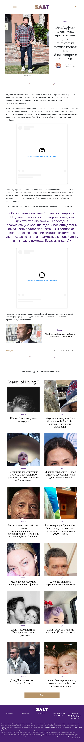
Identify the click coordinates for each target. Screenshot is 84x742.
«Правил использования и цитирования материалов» (56, 736)
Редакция (25, 713)
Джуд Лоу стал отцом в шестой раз (23, 682)
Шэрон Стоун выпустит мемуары (23, 420)
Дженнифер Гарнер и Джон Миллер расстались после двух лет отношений (60, 474)
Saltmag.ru (15, 724)
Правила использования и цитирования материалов (74, 716)
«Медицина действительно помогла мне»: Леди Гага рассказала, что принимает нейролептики (23, 476)
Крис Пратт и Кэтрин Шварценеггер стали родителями (23, 632)
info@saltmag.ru (50, 727)
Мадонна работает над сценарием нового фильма (23, 583)
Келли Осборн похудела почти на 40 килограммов (60, 631)
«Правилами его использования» (43, 731)
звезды (10, 351)
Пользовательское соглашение (58, 714)
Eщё (42, 695)
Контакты (41, 713)
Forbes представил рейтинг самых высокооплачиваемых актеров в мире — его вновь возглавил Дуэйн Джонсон (23, 531)
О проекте (9, 713)
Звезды (65, 21)
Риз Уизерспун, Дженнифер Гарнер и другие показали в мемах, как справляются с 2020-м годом (60, 529)
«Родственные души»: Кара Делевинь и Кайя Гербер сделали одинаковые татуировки (60, 422)
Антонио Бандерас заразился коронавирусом (61, 583)
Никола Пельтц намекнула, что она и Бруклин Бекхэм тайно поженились (60, 683)
